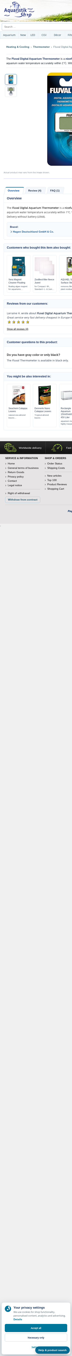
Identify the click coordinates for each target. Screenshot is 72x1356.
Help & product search (52, 1350)
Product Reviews (57, 484)
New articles (54, 475)
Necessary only (36, 1337)
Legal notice (15, 485)
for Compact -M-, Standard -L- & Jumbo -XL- (44, 288)
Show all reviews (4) (17, 329)
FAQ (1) (55, 190)
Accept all (36, 1328)
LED (32, 35)
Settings (36, 1347)
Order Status (54, 463)
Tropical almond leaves (42, 416)
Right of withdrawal (19, 493)
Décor (57, 35)
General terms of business (23, 467)
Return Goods (16, 472)
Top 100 (52, 480)
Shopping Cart (55, 488)
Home (11, 463)
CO (44, 35)
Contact (12, 480)
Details (17, 1319)
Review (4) (34, 190)
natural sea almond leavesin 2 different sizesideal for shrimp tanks (18, 416)
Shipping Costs (56, 467)
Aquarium (9, 35)
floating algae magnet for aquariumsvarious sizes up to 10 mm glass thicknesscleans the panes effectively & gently (18, 288)
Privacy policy (16, 476)
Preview (18, 275)
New (23, 35)
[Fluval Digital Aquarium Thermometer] (11, 79)
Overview (13, 190)
